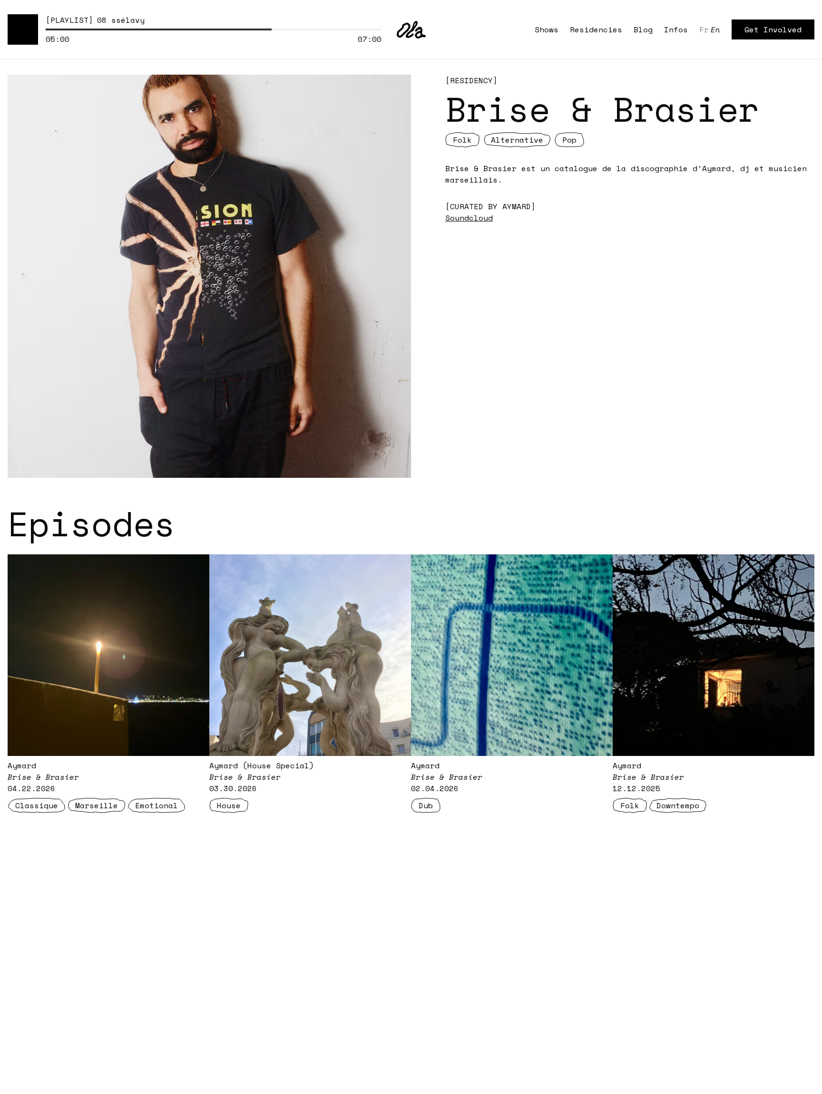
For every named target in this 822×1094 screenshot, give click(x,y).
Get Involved (773, 29)
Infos (676, 29)
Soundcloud (469, 217)
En (715, 29)
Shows (546, 29)
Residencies (596, 29)
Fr (704, 29)
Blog (643, 29)
